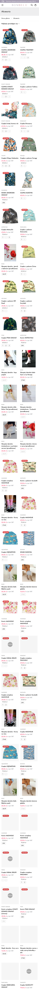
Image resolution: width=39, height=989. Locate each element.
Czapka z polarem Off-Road (8, 302)
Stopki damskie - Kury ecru (10, 948)
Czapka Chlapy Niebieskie (9, 158)
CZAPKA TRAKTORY (26, 50)
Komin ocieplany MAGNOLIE (25, 622)
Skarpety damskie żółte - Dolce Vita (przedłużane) (9, 408)
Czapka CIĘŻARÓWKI (8, 552)
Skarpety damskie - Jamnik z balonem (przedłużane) (9, 267)
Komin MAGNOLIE (7, 621)
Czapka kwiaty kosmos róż (9, 123)
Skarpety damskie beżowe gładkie (28, 588)
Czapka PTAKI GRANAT (9, 338)
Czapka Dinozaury (26, 123)
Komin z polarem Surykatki (28, 481)
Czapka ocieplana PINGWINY (26, 659)
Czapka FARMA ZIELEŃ (9, 658)
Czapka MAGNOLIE (26, 517)
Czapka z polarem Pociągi (28, 158)
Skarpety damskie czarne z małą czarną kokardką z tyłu (28, 950)
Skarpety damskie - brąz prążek (9, 373)
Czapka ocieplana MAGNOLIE (7, 482)
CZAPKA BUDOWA (26, 193)
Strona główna (5, 18)
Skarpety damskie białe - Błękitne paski (9, 588)
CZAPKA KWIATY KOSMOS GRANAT (7, 88)
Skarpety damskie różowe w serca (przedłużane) (28, 445)
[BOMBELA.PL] (19, 5)
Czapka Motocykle (7, 230)
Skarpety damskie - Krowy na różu (9, 518)
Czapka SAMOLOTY (26, 985)
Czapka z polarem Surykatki (26, 302)
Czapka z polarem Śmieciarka (26, 231)
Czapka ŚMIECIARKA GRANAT (8, 986)
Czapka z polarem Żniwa (28, 266)
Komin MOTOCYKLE (26, 338)
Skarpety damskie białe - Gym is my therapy (28, 373)
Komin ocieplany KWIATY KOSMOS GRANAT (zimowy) (9, 911)
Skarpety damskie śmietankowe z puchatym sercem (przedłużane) (9, 446)
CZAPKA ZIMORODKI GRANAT (8, 51)
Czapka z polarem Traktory (28, 87)
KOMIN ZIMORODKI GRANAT (8, 194)
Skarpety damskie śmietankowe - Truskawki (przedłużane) (28, 409)
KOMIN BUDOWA (26, 552)
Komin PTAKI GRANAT (27, 909)
